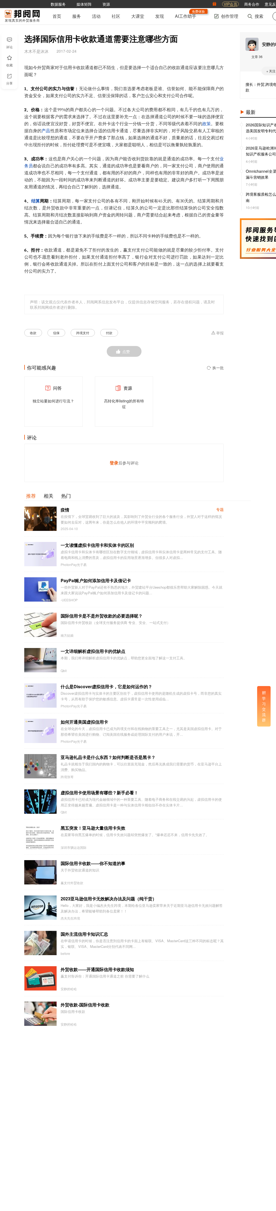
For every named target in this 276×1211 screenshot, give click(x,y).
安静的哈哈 (69, 988)
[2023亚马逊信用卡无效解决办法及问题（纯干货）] (40, 907)
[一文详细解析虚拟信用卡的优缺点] (40, 660)
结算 (35, 201)
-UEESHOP (69, 600)
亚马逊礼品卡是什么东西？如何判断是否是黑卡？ (108, 757)
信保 (56, 332)
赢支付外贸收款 (72, 882)
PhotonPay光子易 (74, 564)
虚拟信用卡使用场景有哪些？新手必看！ (99, 792)
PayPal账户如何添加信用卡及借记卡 (96, 580)
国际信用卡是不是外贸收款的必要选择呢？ (102, 616)
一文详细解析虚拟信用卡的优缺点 (93, 651)
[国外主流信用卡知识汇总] (40, 943)
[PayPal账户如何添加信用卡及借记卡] (40, 589)
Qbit (64, 670)
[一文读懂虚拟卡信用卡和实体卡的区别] (40, 554)
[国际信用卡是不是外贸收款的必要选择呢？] (40, 625)
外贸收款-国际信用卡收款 (85, 1005)
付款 (109, 332)
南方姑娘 (67, 635)
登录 (114, 463)
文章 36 (257, 56)
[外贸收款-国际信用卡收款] (40, 1014)
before (65, 953)
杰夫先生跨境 (70, 918)
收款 (33, 332)
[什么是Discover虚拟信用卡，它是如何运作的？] (40, 695)
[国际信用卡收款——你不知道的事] (40, 872)
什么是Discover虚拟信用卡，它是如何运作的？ (106, 686)
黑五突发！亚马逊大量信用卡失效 (93, 828)
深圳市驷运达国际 (74, 847)
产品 (46, 130)
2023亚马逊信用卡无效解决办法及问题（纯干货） (109, 898)
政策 (206, 123)
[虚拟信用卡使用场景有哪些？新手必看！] (40, 801)
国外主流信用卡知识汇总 (84, 934)
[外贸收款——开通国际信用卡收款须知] (40, 978)
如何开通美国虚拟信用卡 (84, 722)
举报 (220, 333)
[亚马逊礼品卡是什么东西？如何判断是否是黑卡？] (40, 766)
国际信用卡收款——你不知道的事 (93, 863)
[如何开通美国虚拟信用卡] (40, 731)
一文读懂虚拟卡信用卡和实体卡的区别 (97, 545)
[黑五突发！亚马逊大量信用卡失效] (40, 837)
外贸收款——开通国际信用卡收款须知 (97, 969)
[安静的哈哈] (252, 44)
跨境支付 (82, 332)
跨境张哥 (67, 776)
